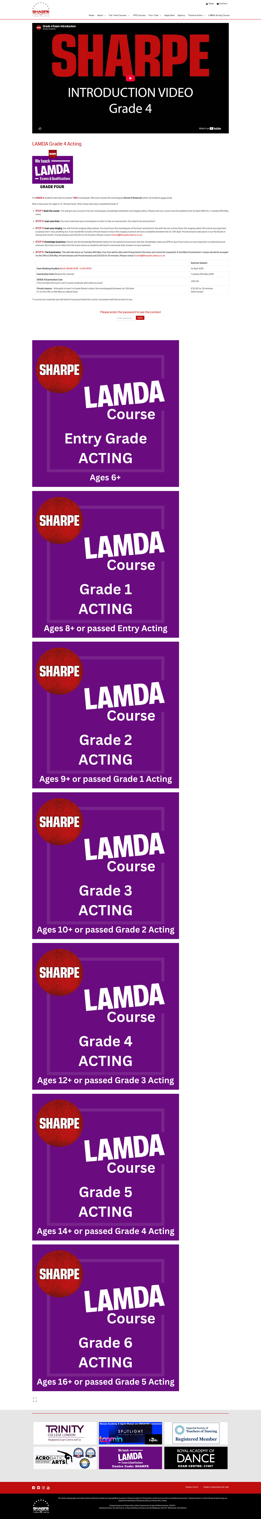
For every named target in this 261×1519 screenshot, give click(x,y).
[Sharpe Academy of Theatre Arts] (41, 9)
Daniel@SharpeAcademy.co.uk (127, 235)
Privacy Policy (192, 1487)
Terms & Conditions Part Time (216, 1487)
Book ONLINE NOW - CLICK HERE (75, 268)
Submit (140, 318)
